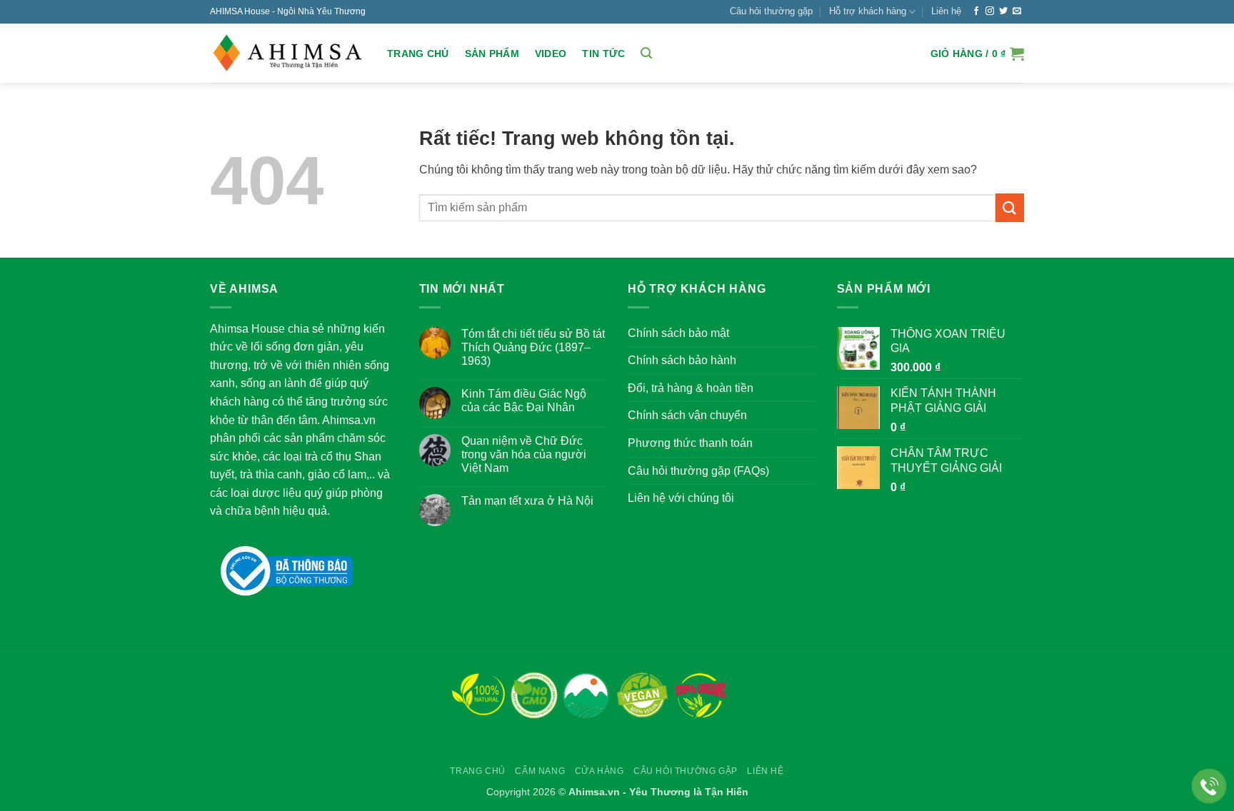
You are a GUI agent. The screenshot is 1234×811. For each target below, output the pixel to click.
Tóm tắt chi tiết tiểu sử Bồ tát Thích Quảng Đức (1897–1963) (533, 347)
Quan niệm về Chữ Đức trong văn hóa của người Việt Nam (523, 454)
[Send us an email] (1017, 11)
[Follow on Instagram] (989, 11)
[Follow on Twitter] (1003, 11)
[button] (646, 53)
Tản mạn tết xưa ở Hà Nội (527, 501)
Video (550, 53)
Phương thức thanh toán (690, 443)
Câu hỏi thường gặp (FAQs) (698, 471)
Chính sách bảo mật (678, 333)
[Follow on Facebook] (976, 11)
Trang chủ (418, 53)
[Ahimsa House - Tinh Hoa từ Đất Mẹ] (288, 53)
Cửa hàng (599, 771)
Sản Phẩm (492, 53)
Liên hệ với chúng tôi (681, 498)
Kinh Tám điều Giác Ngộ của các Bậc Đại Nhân (523, 400)
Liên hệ (946, 11)
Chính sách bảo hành (682, 360)
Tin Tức (603, 53)
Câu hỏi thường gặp (771, 11)
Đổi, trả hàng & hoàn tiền (690, 388)
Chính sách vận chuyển (687, 415)
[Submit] (1009, 207)
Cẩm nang (540, 771)
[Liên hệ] (1209, 786)
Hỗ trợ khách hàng (867, 11)
